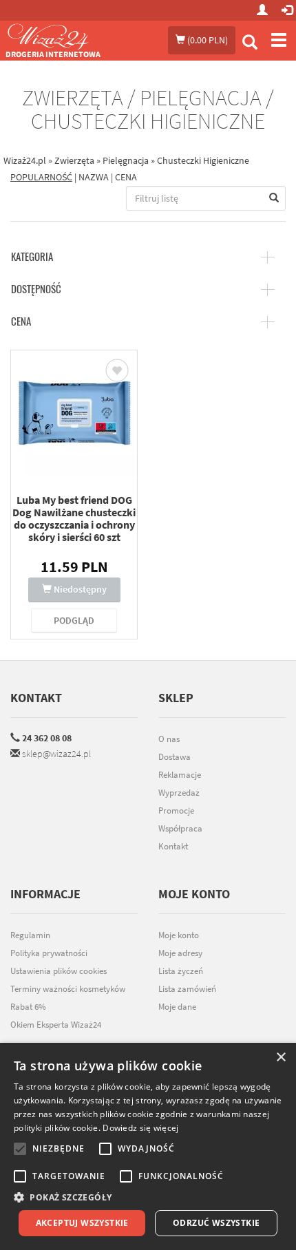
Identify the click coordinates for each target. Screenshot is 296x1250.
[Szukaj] (249, 44)
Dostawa (174, 757)
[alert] (148, 1146)
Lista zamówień (187, 989)
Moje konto (178, 935)
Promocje (176, 810)
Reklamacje (179, 775)
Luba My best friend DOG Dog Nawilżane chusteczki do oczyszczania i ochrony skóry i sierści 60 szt (74, 518)
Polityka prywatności (48, 953)
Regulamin (30, 935)
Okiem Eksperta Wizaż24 (55, 1024)
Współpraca (180, 828)
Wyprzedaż (179, 792)
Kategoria (32, 257)
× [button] (280, 1057)
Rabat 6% (28, 1007)
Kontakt (36, 698)
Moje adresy (180, 953)
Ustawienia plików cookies (58, 971)
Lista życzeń (180, 971)
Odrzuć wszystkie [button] (216, 1223)
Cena (21, 321)
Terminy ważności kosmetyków (67, 989)
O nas (169, 739)
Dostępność (36, 289)
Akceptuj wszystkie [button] (82, 1223)
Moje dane (177, 1007)
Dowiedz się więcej (140, 1128)
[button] (148, 1197)
